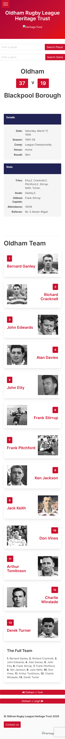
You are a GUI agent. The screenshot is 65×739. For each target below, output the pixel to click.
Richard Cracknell (49, 296)
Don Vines (48, 538)
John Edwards (20, 327)
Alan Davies (47, 357)
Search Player (55, 47)
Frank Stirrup (46, 417)
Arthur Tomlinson (16, 568)
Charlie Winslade (49, 599)
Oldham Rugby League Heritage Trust (32, 15)
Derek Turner (19, 630)
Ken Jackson (46, 478)
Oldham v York (34, 692)
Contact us (12, 724)
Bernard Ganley (21, 266)
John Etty (15, 387)
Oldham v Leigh (31, 701)
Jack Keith (16, 508)
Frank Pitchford (21, 448)
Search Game (55, 57)
